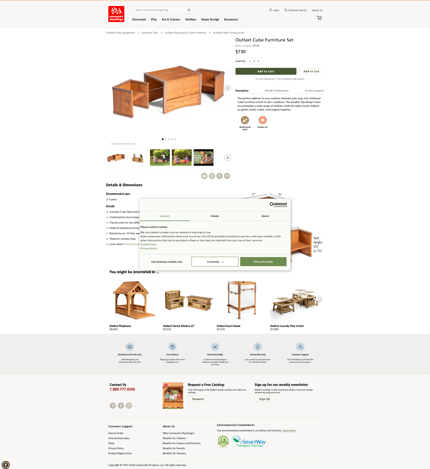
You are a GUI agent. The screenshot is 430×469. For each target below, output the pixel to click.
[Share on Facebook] (220, 176)
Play (154, 19)
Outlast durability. (134, 243)
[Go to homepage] (116, 21)
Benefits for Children (174, 438)
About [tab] (265, 215)
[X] (134, 407)
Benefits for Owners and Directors (182, 443)
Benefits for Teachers (174, 453)
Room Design (210, 19)
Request (198, 399)
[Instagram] (129, 407)
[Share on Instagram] (212, 176)
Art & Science (171, 19)
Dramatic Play (150, 32)
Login (276, 10)
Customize (213, 261)
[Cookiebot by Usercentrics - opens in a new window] (272, 204)
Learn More (289, 430)
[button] (163, 139)
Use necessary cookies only (166, 261)
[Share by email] (205, 176)
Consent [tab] (165, 215)
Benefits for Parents (174, 448)
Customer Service (297, 10)
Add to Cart (265, 71)
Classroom (139, 19)
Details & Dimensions (277, 90)
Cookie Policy (148, 244)
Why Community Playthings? (179, 433)
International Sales (118, 438)
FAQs (111, 443)
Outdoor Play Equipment (120, 32)
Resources (231, 19)
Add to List (311, 71)
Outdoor (190, 19)
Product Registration (120, 453)
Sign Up (264, 399)
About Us (317, 10)
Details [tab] (215, 215)
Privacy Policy (148, 248)
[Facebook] (122, 407)
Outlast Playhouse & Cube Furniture (185, 32)
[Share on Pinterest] (227, 176)
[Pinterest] (114, 407)
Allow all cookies (263, 261)
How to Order (115, 433)
